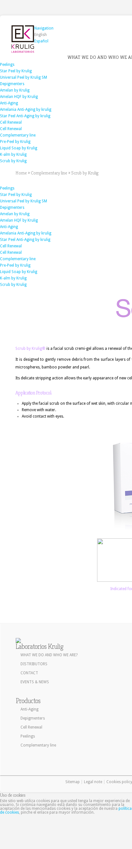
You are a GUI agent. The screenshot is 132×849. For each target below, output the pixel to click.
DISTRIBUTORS (34, 664)
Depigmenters (12, 84)
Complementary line (18, 135)
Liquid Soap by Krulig (18, 148)
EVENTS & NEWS (35, 682)
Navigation (44, 28)
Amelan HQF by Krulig (19, 96)
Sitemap (72, 782)
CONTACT (29, 673)
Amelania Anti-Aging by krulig (25, 109)
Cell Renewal (11, 122)
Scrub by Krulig (13, 161)
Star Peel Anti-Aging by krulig (25, 116)
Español (41, 41)
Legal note (93, 782)
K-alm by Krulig (13, 154)
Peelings (7, 64)
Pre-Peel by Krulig (15, 141)
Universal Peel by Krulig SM (23, 77)
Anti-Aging (9, 103)
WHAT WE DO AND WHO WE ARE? (49, 655)
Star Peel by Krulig (16, 71)
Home (21, 173)
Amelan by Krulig (14, 90)
